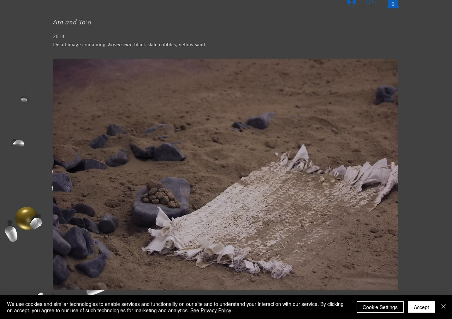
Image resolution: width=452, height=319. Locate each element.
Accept (421, 307)
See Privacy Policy (210, 310)
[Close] (443, 307)
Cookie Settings (380, 307)
